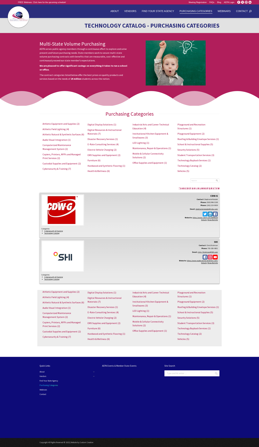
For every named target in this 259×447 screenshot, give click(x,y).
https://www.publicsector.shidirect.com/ (202, 261)
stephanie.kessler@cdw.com (207, 209)
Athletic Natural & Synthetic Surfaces (63, 134)
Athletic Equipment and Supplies (61, 123)
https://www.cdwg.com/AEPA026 (205, 217)
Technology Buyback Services (194, 160)
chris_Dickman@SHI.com (208, 252)
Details (204, 220)
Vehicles (183, 171)
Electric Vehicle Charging (102, 149)
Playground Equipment (190, 133)
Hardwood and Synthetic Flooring (106, 165)
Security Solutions (188, 149)
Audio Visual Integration (57, 139)
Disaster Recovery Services (103, 139)
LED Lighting (140, 142)
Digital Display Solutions (102, 124)
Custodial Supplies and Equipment (62, 163)
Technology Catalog (189, 165)
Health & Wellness (99, 171)
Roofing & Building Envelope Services (198, 139)
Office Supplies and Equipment (149, 162)
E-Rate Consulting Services (103, 144)
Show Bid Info (213, 220)
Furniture (94, 160)
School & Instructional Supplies (195, 144)
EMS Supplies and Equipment (104, 155)
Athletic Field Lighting (56, 129)
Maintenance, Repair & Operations (151, 148)
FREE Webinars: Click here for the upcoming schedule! (42, 2)
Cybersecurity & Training (57, 168)
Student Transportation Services (195, 155)
